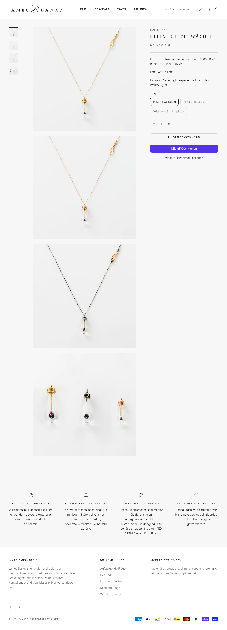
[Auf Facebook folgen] (10, 607)
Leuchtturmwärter (112, 581)
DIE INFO (140, 9)
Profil (122, 9)
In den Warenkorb (184, 137)
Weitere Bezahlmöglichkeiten (184, 157)
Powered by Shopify (47, 619)
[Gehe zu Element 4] (13, 71)
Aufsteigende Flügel (113, 568)
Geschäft (102, 9)
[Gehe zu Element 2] (13, 45)
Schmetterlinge (110, 588)
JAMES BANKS (160, 30)
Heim (84, 9)
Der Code (106, 575)
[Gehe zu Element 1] (13, 32)
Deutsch (185, 9)
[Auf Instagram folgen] (19, 607)
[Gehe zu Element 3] (13, 58)
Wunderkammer (110, 594)
